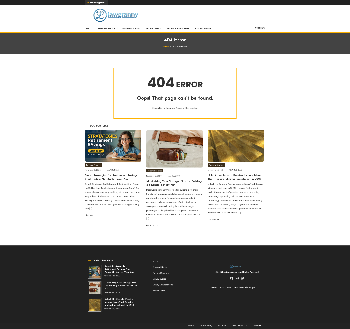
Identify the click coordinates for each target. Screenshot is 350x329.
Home (88, 28)
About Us (222, 326)
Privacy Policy (203, 28)
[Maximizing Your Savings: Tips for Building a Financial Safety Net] (94, 288)
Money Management (178, 28)
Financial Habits (106, 28)
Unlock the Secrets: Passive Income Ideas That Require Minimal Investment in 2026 (119, 302)
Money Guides (153, 28)
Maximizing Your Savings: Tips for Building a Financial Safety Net (120, 286)
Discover (89, 215)
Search (259, 27)
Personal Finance (130, 28)
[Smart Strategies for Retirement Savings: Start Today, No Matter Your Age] (94, 272)
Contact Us (257, 326)
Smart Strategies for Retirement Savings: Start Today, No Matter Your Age (119, 269)
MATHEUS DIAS (113, 170)
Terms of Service (239, 326)
